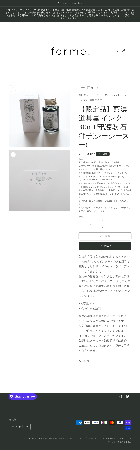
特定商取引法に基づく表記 (119, 442)
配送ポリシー (125, 439)
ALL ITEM (102, 95)
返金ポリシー (75, 439)
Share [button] (85, 361)
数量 (81, 217)
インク (82, 100)
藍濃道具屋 (96, 100)
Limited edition (119, 95)
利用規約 (112, 439)
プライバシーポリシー (95, 439)
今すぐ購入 (105, 246)
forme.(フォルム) (39, 439)
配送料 (82, 162)
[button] (7, 50)
